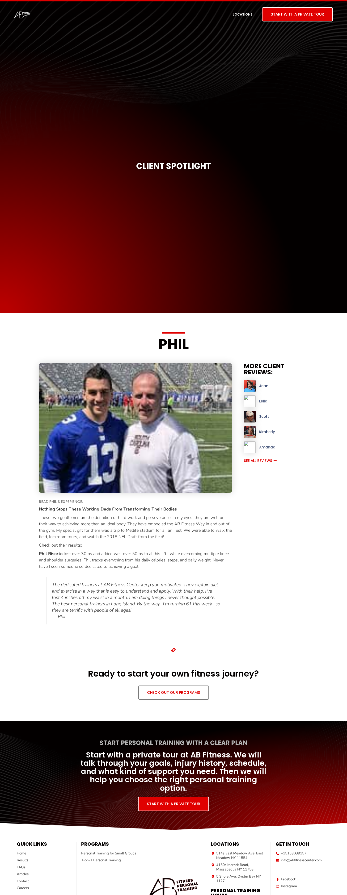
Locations (243, 14)
